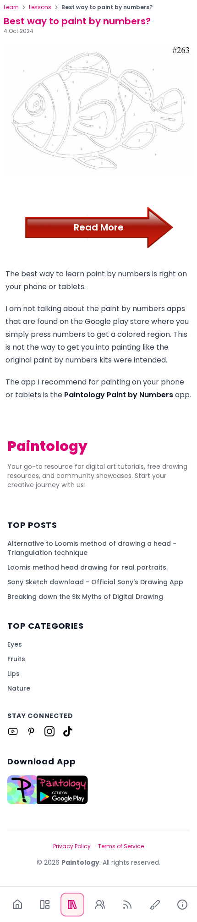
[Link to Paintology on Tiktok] (67, 731)
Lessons (40, 7)
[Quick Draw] (155, 905)
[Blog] (127, 905)
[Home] (17, 905)
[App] (45, 905)
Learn (11, 7)
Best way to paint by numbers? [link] (107, 7)
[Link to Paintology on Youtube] (12, 731)
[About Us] (182, 905)
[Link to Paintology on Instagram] (49, 731)
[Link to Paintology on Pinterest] (31, 731)
